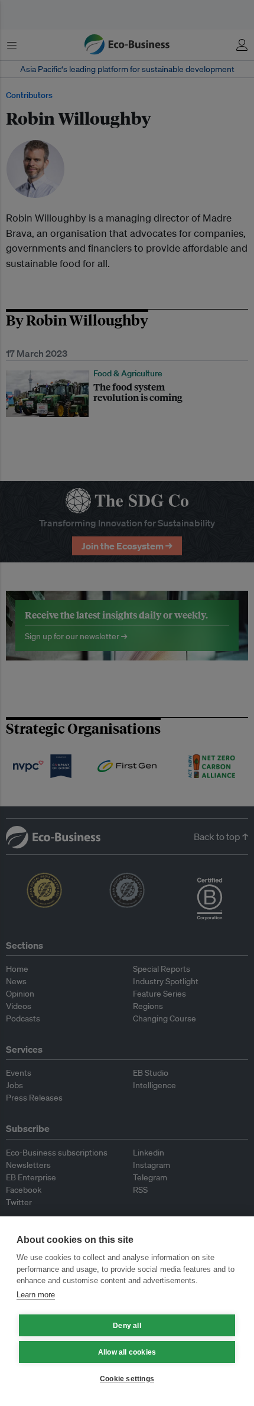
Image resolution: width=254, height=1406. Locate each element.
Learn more (36, 1294)
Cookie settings (127, 1379)
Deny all (127, 1326)
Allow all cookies (127, 1352)
